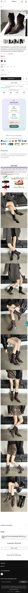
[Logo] (14, 2)
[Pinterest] (2, 574)
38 (4, 66)
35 (14, 66)
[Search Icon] (5, 1)
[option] (14, 23)
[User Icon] (22, 1)
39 (1, 66)
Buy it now (14, 82)
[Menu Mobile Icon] (1, 1)
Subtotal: (2, 74)
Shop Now (14, 126)
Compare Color (23, 34)
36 (11, 66)
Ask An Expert (18, 135)
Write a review (14, 548)
